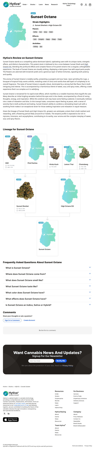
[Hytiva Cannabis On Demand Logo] (12, 4)
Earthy (35, 32)
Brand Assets (77, 423)
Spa (41, 46)
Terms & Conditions (77, 446)
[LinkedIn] (8, 413)
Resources (59, 391)
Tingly (59, 39)
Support (76, 403)
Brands (57, 401)
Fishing (35, 46)
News (56, 403)
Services (76, 394)
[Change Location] (82, 4)
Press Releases (78, 417)
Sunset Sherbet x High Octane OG (48, 25)
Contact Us (76, 419)
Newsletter (76, 421)
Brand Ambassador (79, 426)
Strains (11, 386)
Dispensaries (59, 398)
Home (5, 386)
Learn (57, 405)
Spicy (45, 32)
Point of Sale (77, 396)
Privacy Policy (68, 365)
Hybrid (17, 386)
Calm (34, 39)
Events (57, 417)
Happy (48, 39)
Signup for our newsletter (47, 356)
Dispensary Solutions (80, 398)
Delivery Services (78, 401)
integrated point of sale (21, 405)
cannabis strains (20, 403)
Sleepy (54, 39)
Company (77, 412)
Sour (40, 32)
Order (57, 394)
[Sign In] (86, 4)
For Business (78, 391)
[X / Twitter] (4, 413)
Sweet (51, 32)
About (57, 414)
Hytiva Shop (58, 407)
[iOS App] (11, 419)
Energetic (41, 39)
